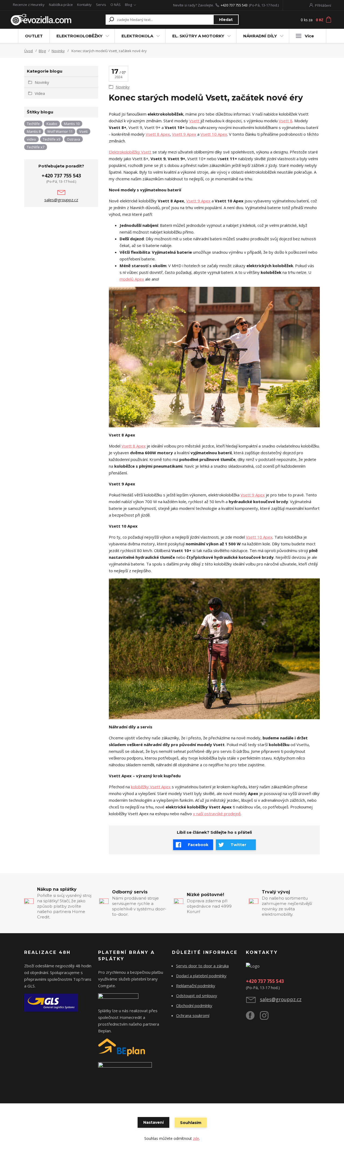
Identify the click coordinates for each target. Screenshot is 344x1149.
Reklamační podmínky (195, 985)
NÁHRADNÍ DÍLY (260, 35)
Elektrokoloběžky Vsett (130, 152)
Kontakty (84, 4)
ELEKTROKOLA (137, 35)
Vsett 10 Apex (213, 134)
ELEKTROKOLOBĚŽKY (79, 35)
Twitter (238, 844)
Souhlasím (190, 1122)
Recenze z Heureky (29, 4)
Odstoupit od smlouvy (196, 995)
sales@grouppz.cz (61, 199)
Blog (128, 4)
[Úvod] (41, 20)
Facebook (198, 844)
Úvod (28, 50)
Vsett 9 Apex (184, 134)
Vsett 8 (285, 120)
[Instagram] (267, 1017)
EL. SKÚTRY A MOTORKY (198, 35)
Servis (101, 4)
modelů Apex (132, 279)
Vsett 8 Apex (158, 134)
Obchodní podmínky (194, 1005)
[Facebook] (253, 1017)
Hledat (226, 19)
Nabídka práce (61, 4)
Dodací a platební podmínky (201, 975)
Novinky (58, 50)
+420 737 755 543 (234, 5)
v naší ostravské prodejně (217, 813)
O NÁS (115, 4)
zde (196, 1138)
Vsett (194, 120)
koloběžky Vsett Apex (151, 786)
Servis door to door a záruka (202, 965)
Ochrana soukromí (192, 1015)
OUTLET (34, 35)
